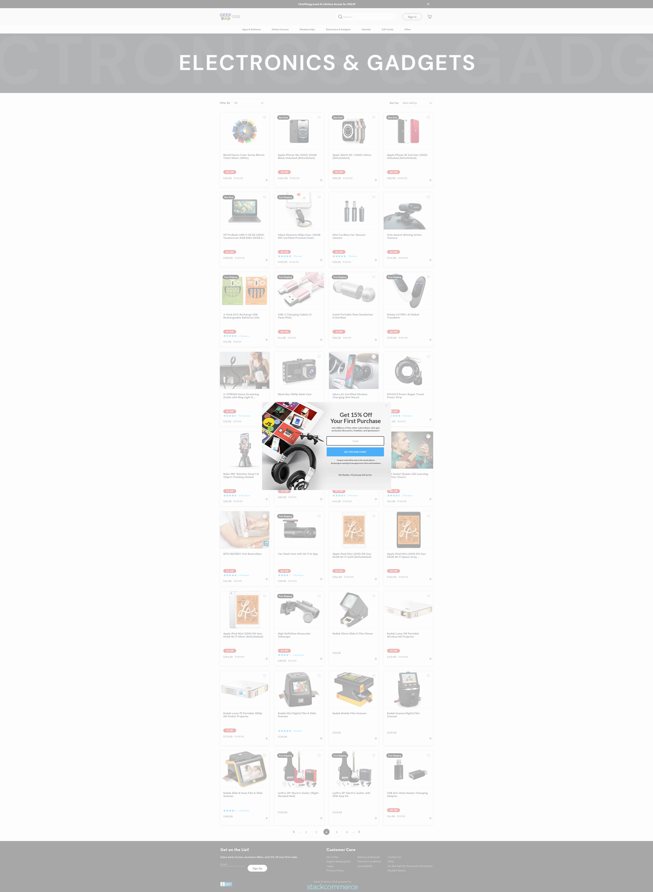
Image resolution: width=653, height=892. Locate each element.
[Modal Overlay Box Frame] (326, 446)
